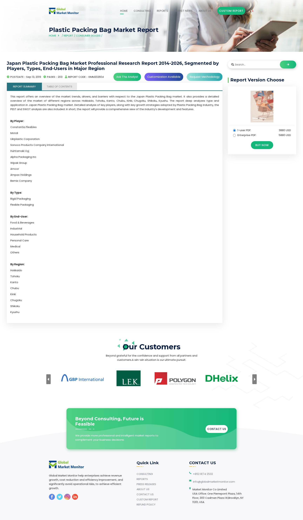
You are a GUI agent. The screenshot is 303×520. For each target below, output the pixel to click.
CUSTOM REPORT (147, 499)
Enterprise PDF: (264, 135)
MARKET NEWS (183, 11)
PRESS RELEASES (146, 484)
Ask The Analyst (127, 77)
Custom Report (231, 11)
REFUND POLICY (146, 504)
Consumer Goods (88, 35)
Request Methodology (205, 77)
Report (68, 35)
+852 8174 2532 (203, 474)
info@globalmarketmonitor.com (214, 481)
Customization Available (163, 77)
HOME (124, 11)
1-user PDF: (264, 130)
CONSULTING (142, 11)
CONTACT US (216, 429)
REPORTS (162, 11)
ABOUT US (204, 11)
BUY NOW (262, 145)
